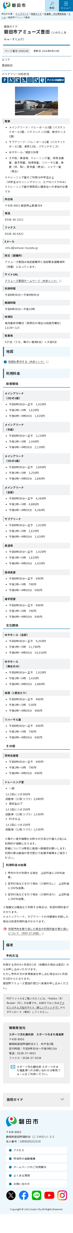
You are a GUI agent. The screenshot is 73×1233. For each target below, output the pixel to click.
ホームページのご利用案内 (29, 1167)
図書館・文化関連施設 (55, 13)
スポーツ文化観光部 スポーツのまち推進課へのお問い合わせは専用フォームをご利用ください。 (38, 1070)
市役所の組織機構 (24, 1158)
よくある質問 (21, 1175)
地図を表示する (26, 361)
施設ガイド (36, 13)
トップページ (22, 13)
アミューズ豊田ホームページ (31, 281)
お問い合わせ (21, 1184)
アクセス (18, 1150)
